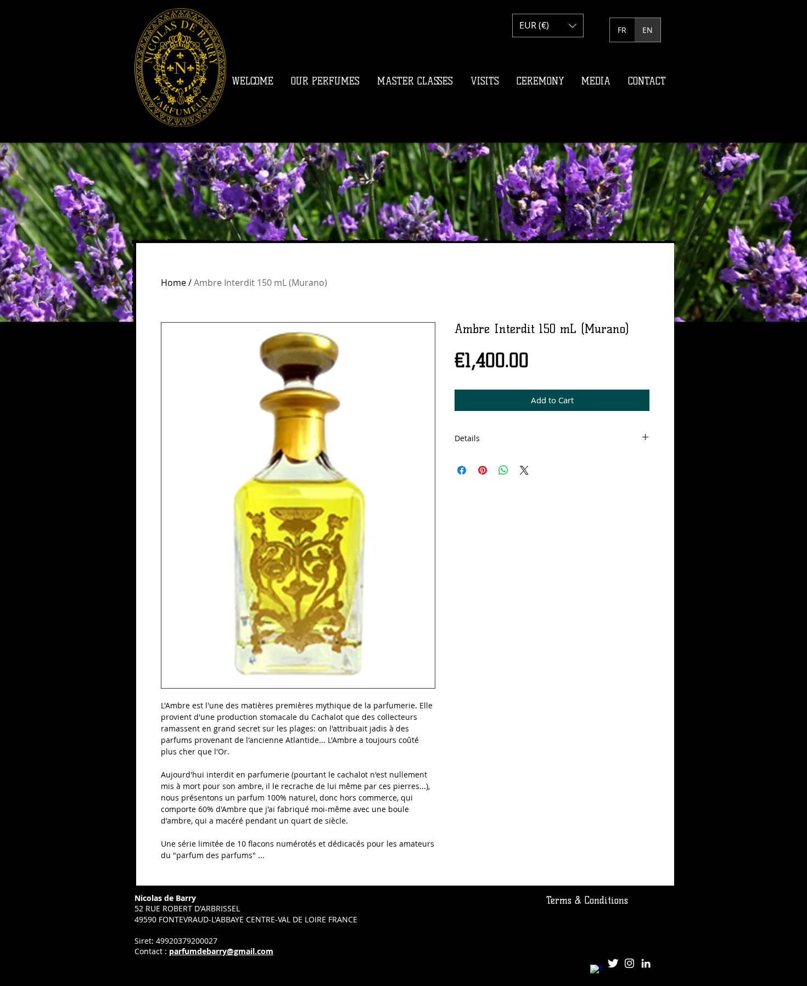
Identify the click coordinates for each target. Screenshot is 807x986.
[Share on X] (524, 470)
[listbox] (548, 25)
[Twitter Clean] (613, 963)
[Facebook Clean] (596, 971)
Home (173, 283)
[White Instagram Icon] (629, 963)
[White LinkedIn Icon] (646, 963)
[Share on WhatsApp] (503, 470)
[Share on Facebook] (461, 470)
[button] (548, 25)
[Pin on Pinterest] (482, 470)
